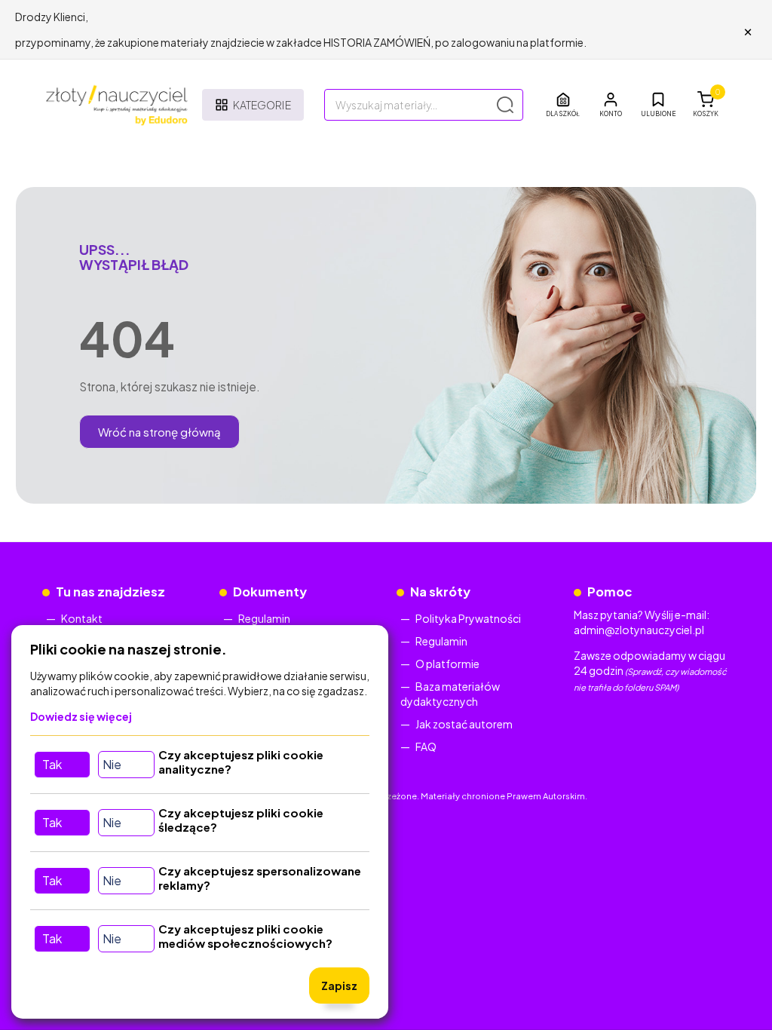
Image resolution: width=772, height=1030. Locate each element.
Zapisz (339, 985)
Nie (112, 764)
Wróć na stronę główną (159, 432)
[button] (611, 105)
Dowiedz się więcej (81, 716)
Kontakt (82, 618)
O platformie (447, 663)
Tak (52, 764)
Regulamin (264, 618)
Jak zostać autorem (464, 724)
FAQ (426, 746)
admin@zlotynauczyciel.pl (639, 629)
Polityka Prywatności (468, 618)
